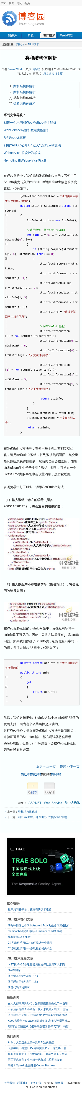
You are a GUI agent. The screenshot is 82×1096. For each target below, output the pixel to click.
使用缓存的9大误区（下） (23, 976)
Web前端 (66, 35)
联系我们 (22, 1083)
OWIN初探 (14, 970)
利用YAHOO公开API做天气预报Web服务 (33, 145)
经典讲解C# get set (19, 937)
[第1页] (26, 774)
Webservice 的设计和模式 (22, 152)
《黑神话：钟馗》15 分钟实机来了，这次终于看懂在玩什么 (44, 1048)
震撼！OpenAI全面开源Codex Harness (32, 1065)
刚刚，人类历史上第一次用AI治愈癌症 (31, 1042)
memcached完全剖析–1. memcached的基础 (35, 931)
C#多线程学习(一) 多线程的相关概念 (30, 948)
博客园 (36, 69)
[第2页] (36, 774)
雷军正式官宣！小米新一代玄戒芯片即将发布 (35, 1059)
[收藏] (59, 73)
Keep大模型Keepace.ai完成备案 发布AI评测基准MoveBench (45, 1020)
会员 (27, 3)
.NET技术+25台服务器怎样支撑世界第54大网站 (37, 964)
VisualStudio (16, 69)
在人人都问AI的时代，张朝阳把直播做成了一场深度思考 (42, 1003)
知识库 (12, 35)
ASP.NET (34, 803)
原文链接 (48, 73)
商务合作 (36, 1083)
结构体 (75, 803)
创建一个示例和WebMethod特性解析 (30, 122)
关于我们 (9, 1083)
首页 (4, 3)
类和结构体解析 (41, 57)
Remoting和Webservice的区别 (25, 160)
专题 (30, 35)
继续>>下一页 (69, 766)
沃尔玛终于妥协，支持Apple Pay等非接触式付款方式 (40, 1015)
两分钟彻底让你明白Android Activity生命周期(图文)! (39, 925)
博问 (19, 3)
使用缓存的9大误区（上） (23, 981)
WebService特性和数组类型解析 (27, 130)
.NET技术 (48, 35)
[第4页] (56, 774)
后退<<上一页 (46, 766)
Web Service (53, 803)
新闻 (11, 3)
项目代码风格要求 (19, 987)
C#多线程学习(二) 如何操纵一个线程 (30, 942)
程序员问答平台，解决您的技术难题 (29, 909)
